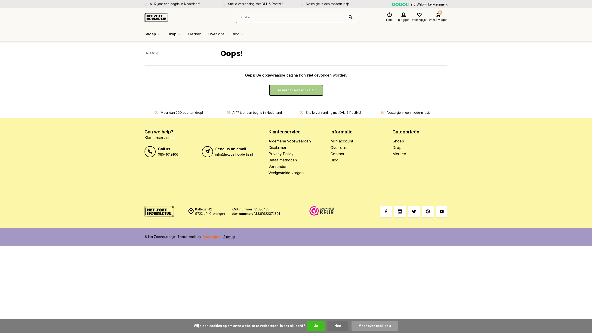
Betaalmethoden (282, 160)
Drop (171, 34)
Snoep (150, 34)
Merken (194, 34)
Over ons (216, 34)
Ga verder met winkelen (296, 90)
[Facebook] (386, 211)
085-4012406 (168, 154)
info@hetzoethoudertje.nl (234, 154)
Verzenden (277, 166)
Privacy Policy (280, 153)
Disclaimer (277, 147)
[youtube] (441, 211)
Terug (154, 53)
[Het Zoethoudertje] (172, 17)
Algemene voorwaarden (289, 141)
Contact (337, 153)
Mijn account (341, 141)
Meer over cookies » (374, 326)
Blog (235, 34)
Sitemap (229, 237)
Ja (316, 326)
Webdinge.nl (212, 237)
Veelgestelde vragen (286, 172)
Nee (337, 326)
